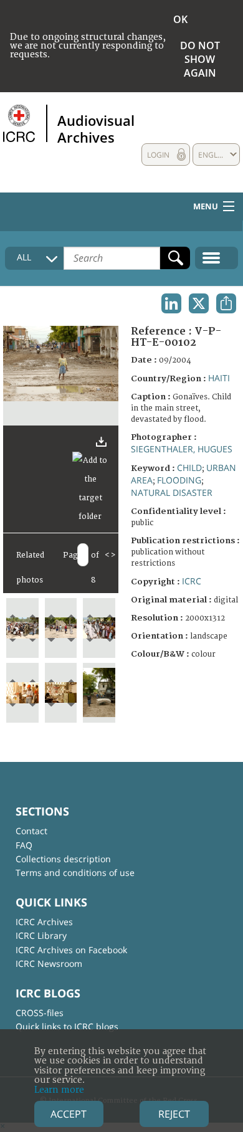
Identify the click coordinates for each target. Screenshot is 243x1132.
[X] (199, 303)
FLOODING (179, 480)
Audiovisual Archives (96, 128)
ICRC (191, 581)
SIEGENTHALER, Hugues (181, 449)
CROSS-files (40, 1013)
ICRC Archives (44, 922)
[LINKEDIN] (171, 303)
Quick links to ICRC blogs (67, 1026)
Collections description (63, 859)
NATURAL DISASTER (171, 492)
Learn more (59, 1090)
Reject (174, 1114)
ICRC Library (41, 935)
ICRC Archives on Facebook (71, 950)
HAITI (219, 378)
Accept (68, 1114)
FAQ (24, 845)
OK (180, 19)
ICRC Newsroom (49, 963)
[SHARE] (226, 303)
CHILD (189, 467)
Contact (31, 831)
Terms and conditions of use (75, 872)
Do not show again (200, 59)
